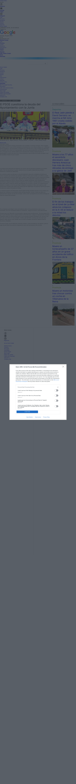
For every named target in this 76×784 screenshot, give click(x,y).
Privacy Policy (46, 417)
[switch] (56, 390)
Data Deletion (29, 417)
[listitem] (38, 387)
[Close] (63, 367)
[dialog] (38, 392)
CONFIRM (27, 411)
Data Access (38, 417)
